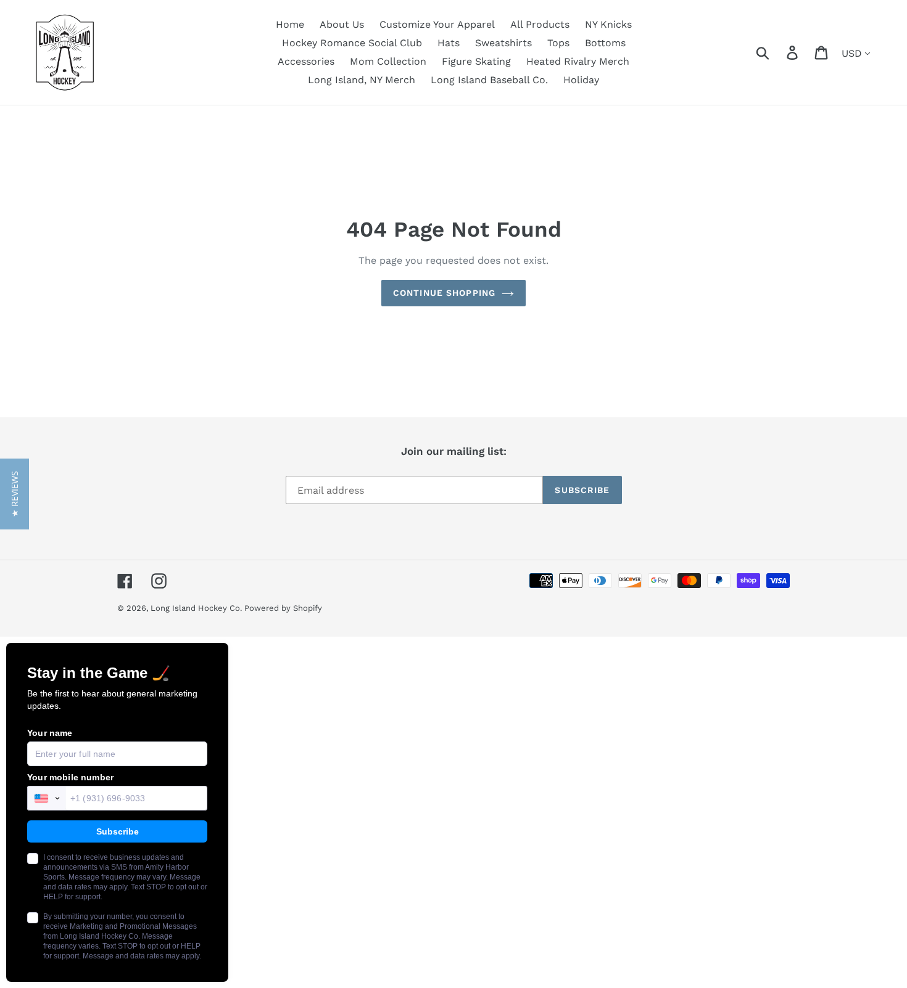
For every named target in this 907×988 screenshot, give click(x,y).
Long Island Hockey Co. (197, 608)
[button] (14, 494)
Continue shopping (444, 293)
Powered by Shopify (283, 608)
